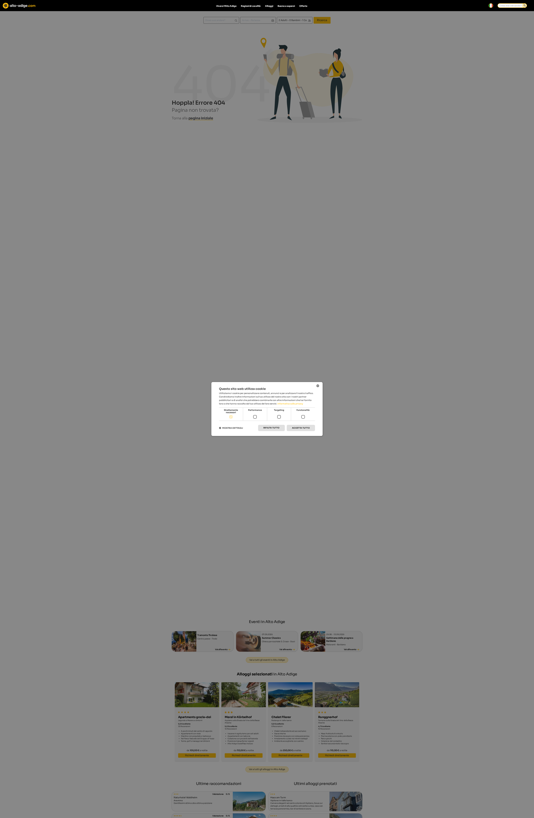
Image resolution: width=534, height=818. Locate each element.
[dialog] (267, 409)
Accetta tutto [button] (301, 428)
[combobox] (317, 385)
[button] (231, 428)
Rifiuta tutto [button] (271, 428)
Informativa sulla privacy (290, 403)
